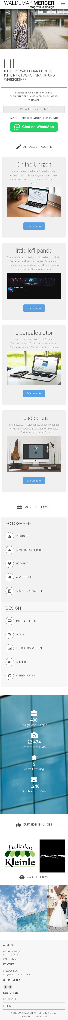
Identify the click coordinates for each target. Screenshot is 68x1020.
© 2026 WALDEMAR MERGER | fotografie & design (33, 1013)
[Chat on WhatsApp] (34, 127)
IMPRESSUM (41, 1016)
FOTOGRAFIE (19, 523)
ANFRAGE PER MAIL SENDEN (34, 109)
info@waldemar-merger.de (16, 974)
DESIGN (13, 608)
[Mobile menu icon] (63, 5)
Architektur (24, 927)
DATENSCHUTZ (26, 1016)
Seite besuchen (34, 226)
